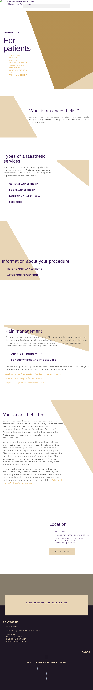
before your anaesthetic (25, 269)
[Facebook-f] (5, 647)
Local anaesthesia (22, 190)
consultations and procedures (33, 360)
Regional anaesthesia (24, 196)
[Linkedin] (10, 647)
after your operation (22, 275)
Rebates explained (22, 483)
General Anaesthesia (24, 183)
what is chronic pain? (26, 353)
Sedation (15, 202)
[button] (46, 6)
